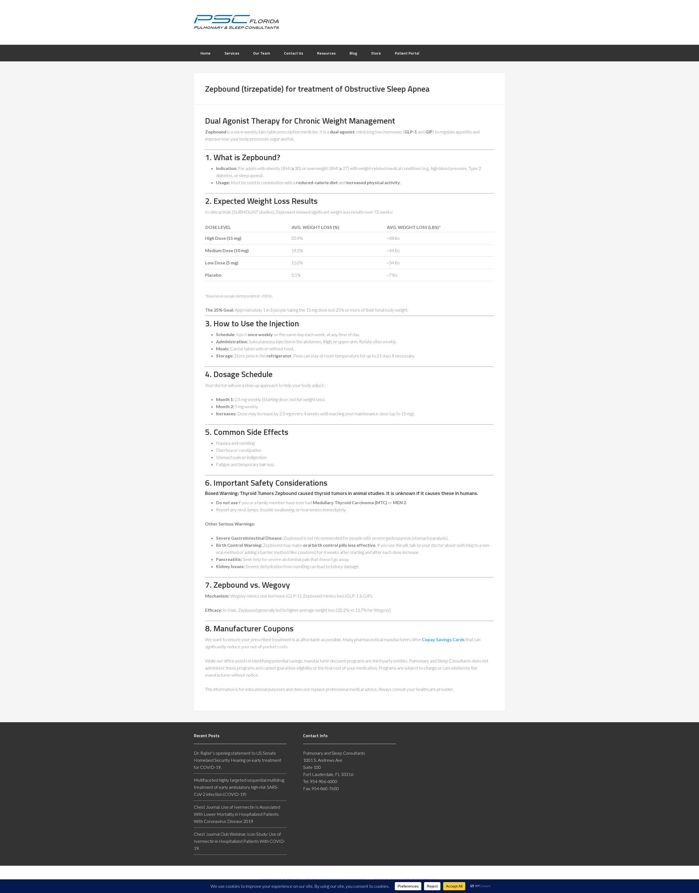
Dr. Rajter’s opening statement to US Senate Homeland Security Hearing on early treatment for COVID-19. (237, 760)
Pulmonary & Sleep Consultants (349, 22)
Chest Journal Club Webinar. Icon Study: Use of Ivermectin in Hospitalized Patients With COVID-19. (239, 841)
